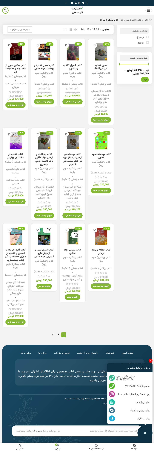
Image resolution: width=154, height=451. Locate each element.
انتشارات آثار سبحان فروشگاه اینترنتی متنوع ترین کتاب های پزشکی (101, 96)
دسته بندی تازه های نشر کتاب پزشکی (15, 302)
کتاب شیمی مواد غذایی (72, 251)
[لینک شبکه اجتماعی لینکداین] (75, 3)
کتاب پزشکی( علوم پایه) (130, 19)
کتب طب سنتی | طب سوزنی (15, 85)
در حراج (141, 37)
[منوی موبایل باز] (148, 11)
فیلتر (145, 79)
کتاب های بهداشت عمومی (15, 181)
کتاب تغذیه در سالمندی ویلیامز (15, 155)
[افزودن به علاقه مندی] (94, 45)
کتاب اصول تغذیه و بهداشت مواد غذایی (44, 66)
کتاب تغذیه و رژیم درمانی (101, 251)
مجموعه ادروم (36, 431)
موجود (141, 42)
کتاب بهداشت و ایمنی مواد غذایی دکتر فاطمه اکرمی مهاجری (44, 159)
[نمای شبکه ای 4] (64, 29)
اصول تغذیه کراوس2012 (101, 66)
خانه (146, 19)
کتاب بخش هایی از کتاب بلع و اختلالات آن (15, 68)
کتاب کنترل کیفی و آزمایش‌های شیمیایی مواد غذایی (44, 253)
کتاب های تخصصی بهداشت (15, 171)
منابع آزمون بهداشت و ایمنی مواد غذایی (72, 277)
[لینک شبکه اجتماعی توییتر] (83, 3)
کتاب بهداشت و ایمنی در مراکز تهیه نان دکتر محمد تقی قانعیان (72, 159)
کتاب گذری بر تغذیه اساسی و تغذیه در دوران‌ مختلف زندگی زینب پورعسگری (15, 255)
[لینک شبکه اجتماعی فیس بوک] (86, 3)
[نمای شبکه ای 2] (75, 29)
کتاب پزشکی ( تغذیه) (101, 84)
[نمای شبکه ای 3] (70, 29)
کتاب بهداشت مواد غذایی (101, 155)
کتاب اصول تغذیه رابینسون (72, 66)
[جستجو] (66, 3)
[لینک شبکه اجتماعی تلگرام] (72, 3)
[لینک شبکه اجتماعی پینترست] (79, 3)
